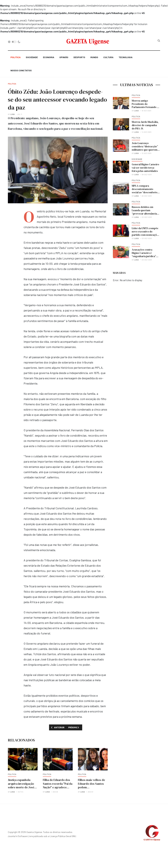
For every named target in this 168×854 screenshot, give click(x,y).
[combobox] (159, 40)
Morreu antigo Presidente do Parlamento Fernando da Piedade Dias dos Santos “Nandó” (146, 107)
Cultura (108, 57)
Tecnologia (125, 57)
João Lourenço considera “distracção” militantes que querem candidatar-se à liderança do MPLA (145, 149)
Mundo (94, 57)
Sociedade (32, 57)
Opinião (63, 57)
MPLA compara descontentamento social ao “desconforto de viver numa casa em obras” (145, 192)
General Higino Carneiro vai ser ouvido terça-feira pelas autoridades (145, 168)
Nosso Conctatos (21, 70)
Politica (15, 57)
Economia (48, 57)
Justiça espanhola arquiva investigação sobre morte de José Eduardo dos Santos (21, 785)
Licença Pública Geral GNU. (63, 836)
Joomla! (12, 836)
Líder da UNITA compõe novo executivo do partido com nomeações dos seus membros (145, 233)
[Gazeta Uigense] (88, 42)
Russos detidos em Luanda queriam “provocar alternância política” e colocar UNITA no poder (146, 213)
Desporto (79, 57)
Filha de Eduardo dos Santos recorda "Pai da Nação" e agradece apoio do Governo (57, 785)
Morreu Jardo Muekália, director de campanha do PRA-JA (145, 125)
